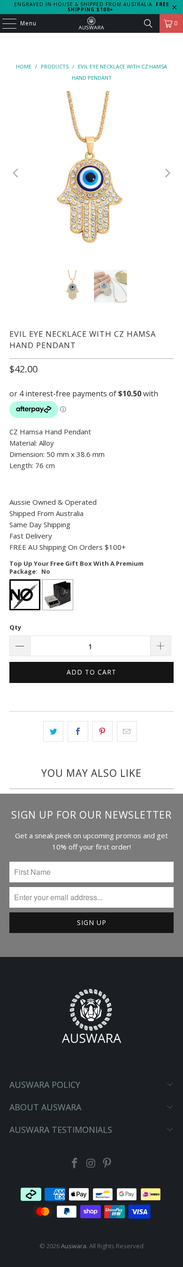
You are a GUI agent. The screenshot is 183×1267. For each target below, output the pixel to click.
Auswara (73, 1246)
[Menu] (4, 23)
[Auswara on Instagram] (91, 1163)
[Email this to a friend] (127, 731)
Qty (15, 627)
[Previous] (16, 173)
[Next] (166, 173)
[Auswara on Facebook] (75, 1163)
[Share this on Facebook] (78, 731)
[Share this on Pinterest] (102, 731)
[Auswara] (91, 23)
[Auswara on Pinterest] (107, 1163)
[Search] (148, 23)
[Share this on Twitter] (53, 731)
